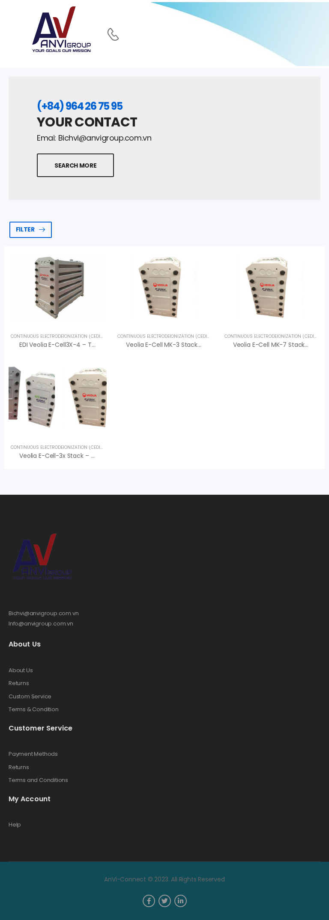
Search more (75, 165)
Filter (25, 229)
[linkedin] (180, 901)
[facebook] (149, 901)
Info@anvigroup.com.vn (41, 623)
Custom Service (30, 696)
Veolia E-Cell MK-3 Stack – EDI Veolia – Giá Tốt (193, 344)
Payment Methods (33, 754)
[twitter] (165, 901)
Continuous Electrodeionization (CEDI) (56, 336)
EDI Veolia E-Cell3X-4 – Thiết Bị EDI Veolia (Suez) (89, 344)
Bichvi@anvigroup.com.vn (44, 613)
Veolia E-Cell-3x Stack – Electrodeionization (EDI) (90, 455)
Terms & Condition (34, 709)
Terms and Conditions (38, 780)
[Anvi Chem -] (61, 29)
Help (15, 824)
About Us (21, 670)
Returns (19, 683)
